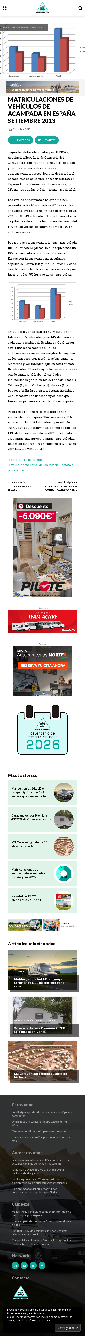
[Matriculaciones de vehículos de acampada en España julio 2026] (64, 873)
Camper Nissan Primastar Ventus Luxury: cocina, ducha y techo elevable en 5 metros (41, 1242)
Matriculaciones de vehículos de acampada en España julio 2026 (29, 873)
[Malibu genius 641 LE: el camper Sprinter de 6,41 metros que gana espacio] (64, 792)
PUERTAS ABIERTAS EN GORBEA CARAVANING (61, 488)
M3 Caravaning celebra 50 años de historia (29, 844)
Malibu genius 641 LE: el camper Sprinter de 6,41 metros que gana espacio (28, 792)
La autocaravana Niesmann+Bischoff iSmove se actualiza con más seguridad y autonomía (41, 1161)
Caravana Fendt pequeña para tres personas (39, 1131)
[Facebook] (42, 1265)
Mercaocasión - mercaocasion (35, 1020)
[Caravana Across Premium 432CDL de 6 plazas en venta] (64, 819)
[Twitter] (33, 1265)
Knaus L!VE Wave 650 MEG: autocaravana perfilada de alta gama (38, 1171)
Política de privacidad (44, 1320)
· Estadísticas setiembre (25, 459)
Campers (20, 971)
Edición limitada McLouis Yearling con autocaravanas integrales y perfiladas (35, 1190)
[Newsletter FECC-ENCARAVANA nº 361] (64, 900)
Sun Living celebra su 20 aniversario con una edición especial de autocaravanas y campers (39, 1180)
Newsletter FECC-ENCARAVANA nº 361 (26, 898)
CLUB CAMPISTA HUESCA (19, 488)
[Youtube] (24, 1265)
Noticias (20, 1066)
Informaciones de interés (27, 27)
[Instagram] (15, 1265)
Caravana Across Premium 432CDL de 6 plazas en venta (31, 817)
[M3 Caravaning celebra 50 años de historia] (64, 846)
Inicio (6, 27)
